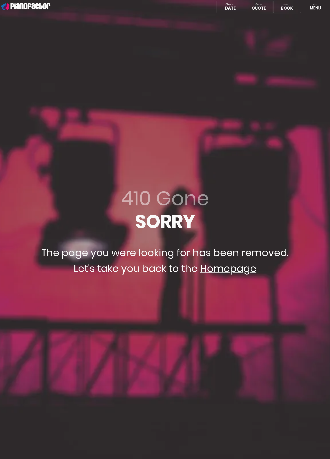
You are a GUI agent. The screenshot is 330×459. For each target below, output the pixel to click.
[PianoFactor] (1, 7)
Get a (259, 7)
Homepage (228, 268)
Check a (230, 7)
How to (287, 7)
